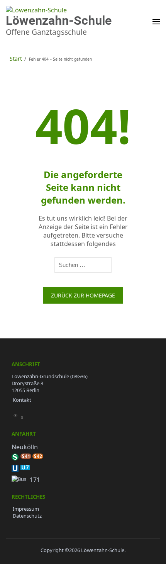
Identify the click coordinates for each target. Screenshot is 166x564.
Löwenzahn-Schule (59, 20)
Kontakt (22, 399)
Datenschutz (27, 515)
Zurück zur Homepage (83, 295)
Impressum (26, 508)
